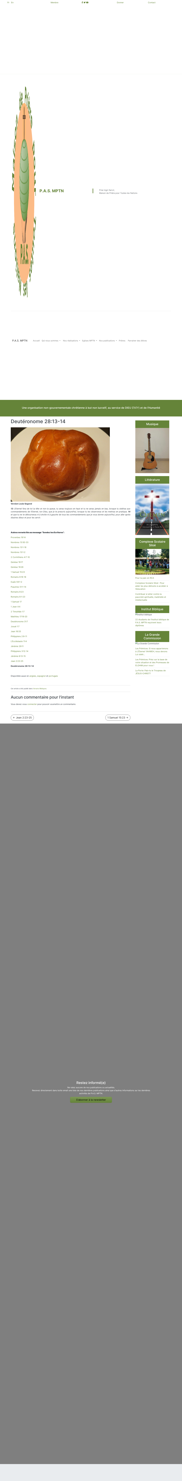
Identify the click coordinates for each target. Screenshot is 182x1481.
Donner (120, 2)
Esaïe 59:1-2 (16, 582)
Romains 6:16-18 (18, 577)
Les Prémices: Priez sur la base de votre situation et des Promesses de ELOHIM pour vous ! (152, 662)
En (12, 2)
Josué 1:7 (15, 626)
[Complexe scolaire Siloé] (152, 562)
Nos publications (107, 340)
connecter (32, 704)
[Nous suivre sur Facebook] (82, 2)
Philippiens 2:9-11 (19, 636)
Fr (8, 2)
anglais (32, 676)
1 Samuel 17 (16, 601)
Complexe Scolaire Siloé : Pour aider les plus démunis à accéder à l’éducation (151, 586)
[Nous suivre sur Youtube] (87, 2)
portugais (53, 676)
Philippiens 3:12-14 (19, 651)
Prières (122, 340)
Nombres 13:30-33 (19, 542)
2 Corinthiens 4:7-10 (20, 557)
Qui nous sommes (50, 340)
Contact (152, 2)
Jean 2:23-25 (17, 661)
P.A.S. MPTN (51, 190)
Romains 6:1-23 (18, 596)
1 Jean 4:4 (15, 606)
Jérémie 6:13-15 (18, 656)
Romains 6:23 (17, 592)
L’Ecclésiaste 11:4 (19, 641)
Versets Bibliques (39, 689)
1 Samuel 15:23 (18, 572)
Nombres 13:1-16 (18, 547)
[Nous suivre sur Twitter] (85, 2)
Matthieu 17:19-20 (19, 616)
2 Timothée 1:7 (18, 611)
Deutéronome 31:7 (19, 621)
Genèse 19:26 (17, 567)
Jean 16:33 (16, 631)
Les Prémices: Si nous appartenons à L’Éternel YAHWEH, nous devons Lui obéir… (151, 651)
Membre (54, 2)
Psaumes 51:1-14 (18, 587)
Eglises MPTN (89, 340)
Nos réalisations (70, 340)
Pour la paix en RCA (144, 578)
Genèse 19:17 (17, 562)
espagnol (41, 676)
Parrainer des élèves (137, 340)
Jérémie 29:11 (17, 646)
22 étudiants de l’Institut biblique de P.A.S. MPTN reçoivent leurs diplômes (152, 622)
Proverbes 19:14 (18, 537)
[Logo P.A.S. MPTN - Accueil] (24, 192)
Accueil (36, 340)
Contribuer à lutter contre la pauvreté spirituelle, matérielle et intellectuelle (150, 597)
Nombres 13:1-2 (18, 552)
